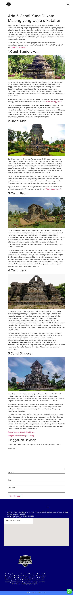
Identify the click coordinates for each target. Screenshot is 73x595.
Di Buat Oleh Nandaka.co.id (36, 593)
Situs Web (11, 487)
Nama (10, 472)
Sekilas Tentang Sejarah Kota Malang (21, 432)
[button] (67, 4)
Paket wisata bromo (53, 189)
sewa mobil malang (18, 47)
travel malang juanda (53, 102)
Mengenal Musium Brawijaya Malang (21, 436)
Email (10, 480)
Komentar (12, 448)
